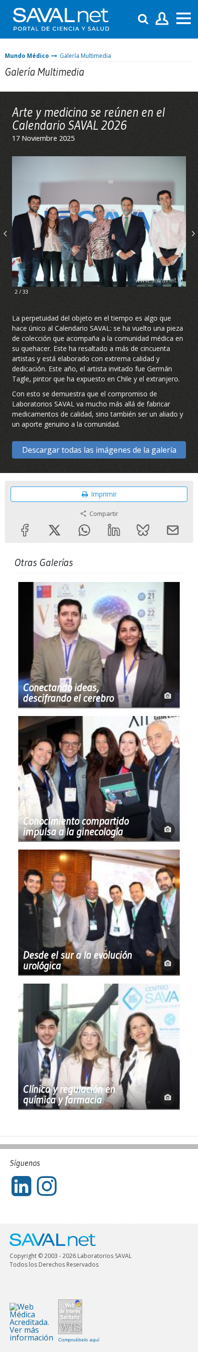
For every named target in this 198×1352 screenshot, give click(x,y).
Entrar (162, 19)
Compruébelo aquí (78, 1340)
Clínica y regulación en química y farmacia (69, 1094)
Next (193, 226)
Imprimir (104, 494)
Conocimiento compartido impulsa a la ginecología (76, 826)
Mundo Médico (27, 56)
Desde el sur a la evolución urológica (77, 960)
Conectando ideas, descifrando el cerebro (68, 692)
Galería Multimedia (85, 56)
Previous (5, 226)
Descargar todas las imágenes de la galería (99, 450)
